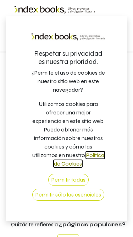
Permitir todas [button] (68, 179)
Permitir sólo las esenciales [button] (68, 194)
